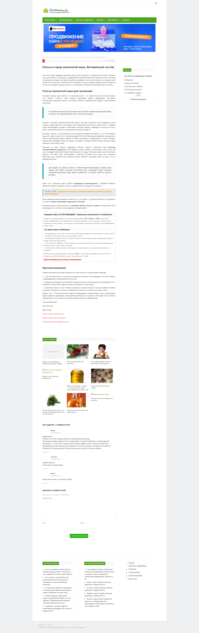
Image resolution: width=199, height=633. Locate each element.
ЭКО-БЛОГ (126, 20)
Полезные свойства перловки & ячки (55, 322)
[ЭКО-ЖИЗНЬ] (56, 8)
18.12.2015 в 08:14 (55, 459)
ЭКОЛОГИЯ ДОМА (65, 20)
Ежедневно (129, 80)
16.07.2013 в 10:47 (55, 433)
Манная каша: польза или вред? (54, 318)
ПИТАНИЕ (100, 20)
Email (82, 523)
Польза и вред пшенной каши (53, 314)
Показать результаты (138, 99)
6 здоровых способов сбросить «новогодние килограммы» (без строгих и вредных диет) (57, 608)
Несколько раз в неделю (134, 86)
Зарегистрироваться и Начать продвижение (62, 259)
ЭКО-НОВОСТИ (112, 20)
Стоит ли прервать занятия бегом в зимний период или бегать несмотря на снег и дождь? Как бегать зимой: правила (57, 571)
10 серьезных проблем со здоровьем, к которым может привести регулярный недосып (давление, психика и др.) (57, 590)
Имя (43, 523)
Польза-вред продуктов (64, 57)
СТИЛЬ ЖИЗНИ (49, 20)
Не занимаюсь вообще (133, 93)
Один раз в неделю (132, 83)
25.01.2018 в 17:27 (55, 475)
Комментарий (47, 498)
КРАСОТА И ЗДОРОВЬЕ (84, 20)
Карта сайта (133, 579)
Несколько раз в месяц (133, 89)
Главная (46, 57)
